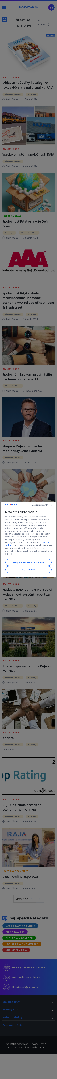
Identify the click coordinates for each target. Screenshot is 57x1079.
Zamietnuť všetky (40, 505)
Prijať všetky (28, 569)
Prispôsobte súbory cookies (28, 562)
